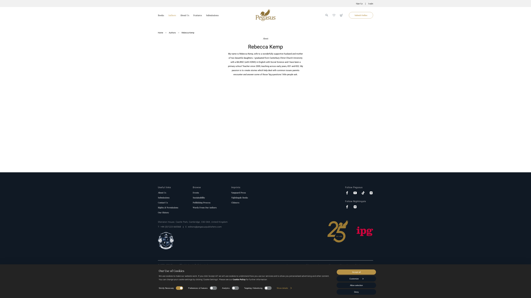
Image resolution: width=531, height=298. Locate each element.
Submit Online (361, 15)
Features (197, 15)
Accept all (356, 272)
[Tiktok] (363, 193)
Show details (282, 288)
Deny (356, 292)
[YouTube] (355, 193)
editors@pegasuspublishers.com (205, 227)
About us (162, 192)
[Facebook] (347, 193)
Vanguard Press (238, 192)
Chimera (235, 202)
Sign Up (359, 3)
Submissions (212, 15)
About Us (184, 15)
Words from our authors (205, 207)
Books (161, 15)
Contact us (163, 202)
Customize (354, 279)
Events (196, 192)
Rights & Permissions (168, 207)
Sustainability (199, 197)
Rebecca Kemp (188, 33)
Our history (163, 212)
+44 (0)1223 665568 (171, 227)
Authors (172, 15)
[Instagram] (371, 193)
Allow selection (356, 285)
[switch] (213, 288)
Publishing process (201, 202)
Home (160, 33)
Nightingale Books (239, 197)
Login (370, 3)
